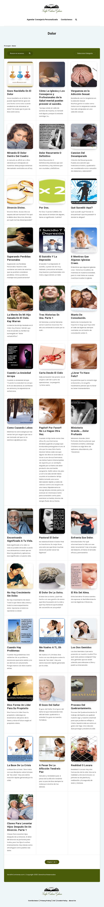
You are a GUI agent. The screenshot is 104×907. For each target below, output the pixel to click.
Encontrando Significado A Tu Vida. (20, 539)
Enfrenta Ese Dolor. (82, 537)
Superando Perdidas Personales (19, 258)
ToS (54, 901)
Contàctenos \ (34, 901)
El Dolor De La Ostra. (51, 592)
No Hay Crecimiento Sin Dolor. (18, 594)
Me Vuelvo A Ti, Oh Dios (50, 649)
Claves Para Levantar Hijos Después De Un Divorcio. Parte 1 (19, 826)
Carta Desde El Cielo (51, 372)
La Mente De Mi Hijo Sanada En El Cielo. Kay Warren (19, 318)
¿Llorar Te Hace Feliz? (80, 374)
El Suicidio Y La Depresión (48, 258)
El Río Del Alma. (80, 592)
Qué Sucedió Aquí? (82, 207)
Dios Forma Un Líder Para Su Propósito (19, 707)
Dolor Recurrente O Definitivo (50, 154)
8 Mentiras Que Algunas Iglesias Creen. (80, 260)
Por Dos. (44, 207)
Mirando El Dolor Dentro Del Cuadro (17, 154)
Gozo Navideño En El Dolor (19, 93)
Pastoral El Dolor (49, 537)
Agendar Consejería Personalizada (42, 19)
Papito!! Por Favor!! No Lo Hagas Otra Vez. (50, 431)
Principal (7, 46)
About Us (72, 901)
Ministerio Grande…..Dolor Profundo (80, 431)
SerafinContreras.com (16, 874)
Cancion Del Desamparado (79, 154)
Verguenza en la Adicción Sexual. (80, 93)
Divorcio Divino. (16, 207)
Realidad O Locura (81, 765)
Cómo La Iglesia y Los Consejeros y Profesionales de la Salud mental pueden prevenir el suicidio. (52, 97)
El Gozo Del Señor (49, 705)
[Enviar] (30, 53)
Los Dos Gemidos (81, 647)
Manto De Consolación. (78, 316)
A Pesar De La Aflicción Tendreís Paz (49, 768)
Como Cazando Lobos (20, 427)
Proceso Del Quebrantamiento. (81, 707)
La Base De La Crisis (19, 765)
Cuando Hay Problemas (14, 649)
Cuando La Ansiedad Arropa (19, 374)
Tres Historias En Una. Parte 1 (49, 316)
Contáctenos (66, 19)
